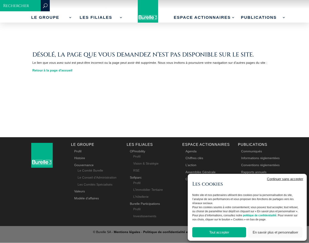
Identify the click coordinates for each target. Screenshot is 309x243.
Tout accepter (219, 232)
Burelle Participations (145, 203)
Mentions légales (127, 232)
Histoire (79, 158)
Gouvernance (84, 165)
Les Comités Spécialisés (95, 184)
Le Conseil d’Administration (97, 177)
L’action (190, 165)
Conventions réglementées (260, 165)
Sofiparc (136, 177)
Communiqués (251, 151)
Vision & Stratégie (146, 163)
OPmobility (137, 151)
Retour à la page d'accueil (52, 70)
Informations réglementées (260, 158)
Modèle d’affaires (86, 198)
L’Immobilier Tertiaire (148, 189)
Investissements (144, 216)
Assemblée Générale (200, 172)
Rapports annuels (253, 172)
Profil (77, 151)
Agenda (191, 151)
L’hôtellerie (141, 196)
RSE (136, 170)
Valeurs (79, 191)
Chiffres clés (194, 158)
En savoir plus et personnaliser (275, 232)
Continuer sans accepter (285, 179)
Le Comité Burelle (90, 170)
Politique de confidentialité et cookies (172, 232)
